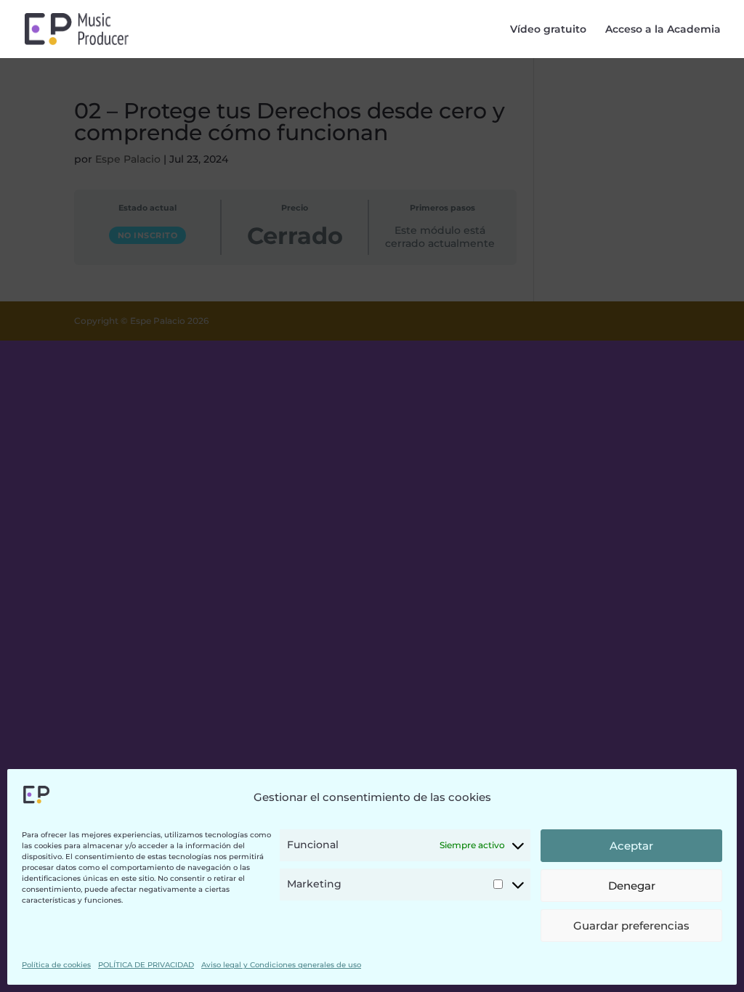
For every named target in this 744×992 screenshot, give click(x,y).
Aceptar (631, 846)
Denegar (631, 886)
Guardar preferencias (631, 925)
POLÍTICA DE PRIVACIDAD (146, 964)
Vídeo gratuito (548, 30)
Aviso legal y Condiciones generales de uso (281, 964)
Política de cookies (56, 964)
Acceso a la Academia (663, 30)
